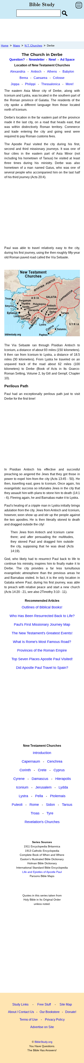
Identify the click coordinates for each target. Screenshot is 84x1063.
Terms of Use (29, 1019)
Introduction (42, 753)
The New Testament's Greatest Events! (42, 633)
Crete (42, 770)
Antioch (36, 71)
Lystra (23, 796)
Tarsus (67, 805)
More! (69, 84)
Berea (24, 77)
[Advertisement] (42, 30)
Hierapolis (63, 779)
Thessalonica (50, 84)
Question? (17, 59)
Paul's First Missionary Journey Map (42, 624)
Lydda (63, 787)
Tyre (49, 813)
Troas (35, 813)
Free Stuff (44, 1004)
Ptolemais (57, 796)
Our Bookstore (50, 1012)
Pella (39, 796)
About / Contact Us (21, 1012)
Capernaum (31, 761)
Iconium (22, 787)
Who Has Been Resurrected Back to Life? (42, 616)
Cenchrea (54, 761)
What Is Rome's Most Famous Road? (42, 642)
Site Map (66, 1004)
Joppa (15, 84)
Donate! (70, 1012)
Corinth (25, 770)
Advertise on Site (42, 1027)
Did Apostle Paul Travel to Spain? (42, 668)
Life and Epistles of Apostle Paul (42, 871)
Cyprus (59, 770)
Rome (34, 805)
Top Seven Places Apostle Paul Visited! (42, 659)
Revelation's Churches (42, 822)
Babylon (68, 71)
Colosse (58, 77)
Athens (52, 71)
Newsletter (37, 59)
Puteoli (17, 805)
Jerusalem (43, 787)
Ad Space (67, 59)
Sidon (50, 805)
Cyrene (19, 779)
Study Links (20, 1004)
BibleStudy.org (43, 1041)
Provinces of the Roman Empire (42, 650)
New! (52, 59)
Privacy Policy (55, 1019)
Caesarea (40, 77)
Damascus (40, 779)
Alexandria (17, 71)
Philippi (30, 84)
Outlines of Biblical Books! (42, 607)
